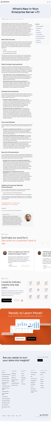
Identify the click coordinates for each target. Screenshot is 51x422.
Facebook (42, 381)
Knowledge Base (33, 380)
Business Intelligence (39, 26)
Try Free (40, 360)
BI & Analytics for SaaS (5, 402)
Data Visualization (39, 34)
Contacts (8, 415)
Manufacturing (23, 377)
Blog (31, 376)
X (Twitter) (42, 387)
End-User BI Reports (5, 376)
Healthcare (23, 379)
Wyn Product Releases (16, 210)
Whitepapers (33, 382)
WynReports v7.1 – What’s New (9, 204)
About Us (4, 415)
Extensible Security (15, 385)
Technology (23, 383)
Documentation (42, 372)
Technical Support (34, 372)
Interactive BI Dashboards (6, 374)
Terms (17, 415)
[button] (43, 243)
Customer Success (34, 378)
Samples (41, 374)
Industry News (4, 210)
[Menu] (49, 2)
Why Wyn (3, 372)
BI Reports (38, 30)
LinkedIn (41, 379)
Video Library (33, 374)
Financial (22, 373)
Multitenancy (14, 377)
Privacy (13, 415)
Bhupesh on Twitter (17, 224)
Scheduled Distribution (15, 383)
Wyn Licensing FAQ (5, 404)
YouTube (41, 383)
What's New (38, 40)
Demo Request (33, 388)
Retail (22, 381)
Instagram (42, 385)
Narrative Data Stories (5, 380)
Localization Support (5, 391)
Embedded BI (38, 32)
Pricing (32, 386)
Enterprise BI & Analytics (6, 400)
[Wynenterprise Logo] (5, 1)
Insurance (22, 375)
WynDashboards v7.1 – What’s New (10, 203)
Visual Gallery (33, 384)
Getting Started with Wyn (40, 36)
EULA (20, 415)
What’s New (9, 210)
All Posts (37, 24)
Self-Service (14, 375)
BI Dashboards (38, 42)
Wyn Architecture (5, 396)
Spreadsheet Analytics (5, 378)
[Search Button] (47, 2)
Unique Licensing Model (6, 398)
